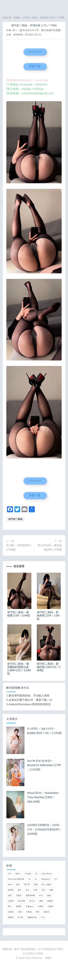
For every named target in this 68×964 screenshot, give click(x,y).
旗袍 (49, 895)
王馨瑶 (50, 906)
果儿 (10, 906)
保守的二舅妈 (15, 519)
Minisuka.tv (45, 879)
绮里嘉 (29, 912)
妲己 (43, 890)
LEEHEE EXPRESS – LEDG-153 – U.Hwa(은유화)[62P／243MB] (44, 829)
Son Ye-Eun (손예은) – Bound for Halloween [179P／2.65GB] (44, 765)
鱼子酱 (20, 917)
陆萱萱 (10, 917)
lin (36, 879)
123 (9, 874)
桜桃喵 (18, 906)
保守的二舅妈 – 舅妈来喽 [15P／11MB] (48, 615)
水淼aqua (29, 906)
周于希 (27, 884)
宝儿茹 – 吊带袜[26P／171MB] (19, 547)
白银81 (11, 912)
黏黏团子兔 (32, 917)
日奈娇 (10, 901)
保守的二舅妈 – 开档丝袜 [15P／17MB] (34, 25)
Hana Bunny (47, 874)
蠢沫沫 (46, 912)
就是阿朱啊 (30, 895)
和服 (36, 884)
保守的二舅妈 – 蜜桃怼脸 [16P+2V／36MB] (48, 667)
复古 (19, 890)
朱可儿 (32, 901)
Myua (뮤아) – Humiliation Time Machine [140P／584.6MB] (42, 797)
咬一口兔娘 (46, 884)
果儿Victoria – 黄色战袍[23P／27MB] (50, 547)
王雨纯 (40, 906)
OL (56, 879)
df (36, 874)
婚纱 (51, 890)
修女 (18, 884)
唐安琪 (10, 890)
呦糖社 (17, 18)
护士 (41, 895)
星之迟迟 (21, 901)
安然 (10, 895)
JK (30, 879)
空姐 (20, 912)
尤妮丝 (18, 895)
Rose (10, 884)
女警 (35, 890)
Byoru (18, 874)
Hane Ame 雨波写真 (16, 879)
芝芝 (38, 912)
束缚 (41, 901)
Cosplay (28, 874)
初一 (15, 30)
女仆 (27, 890)
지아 (43, 917)
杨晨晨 (50, 901)
